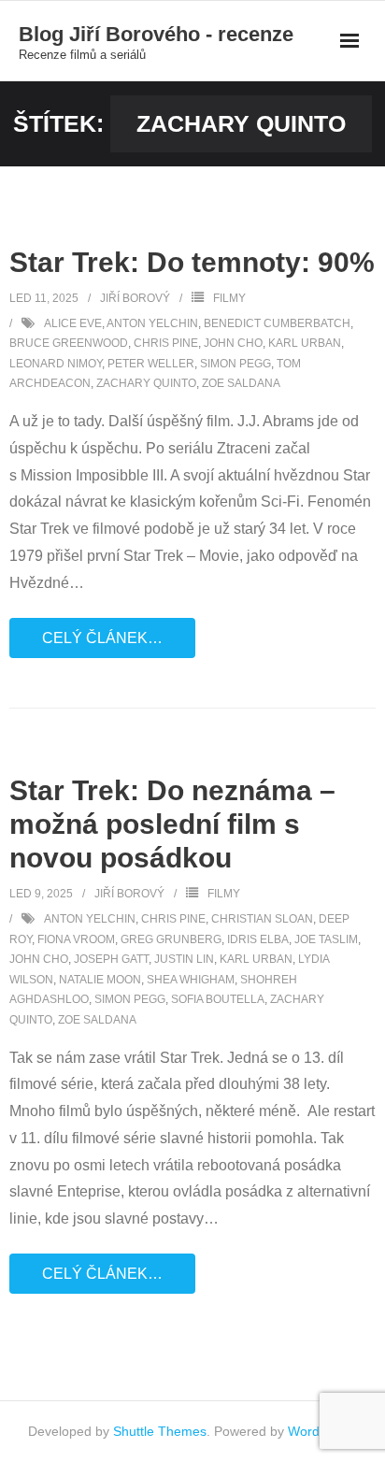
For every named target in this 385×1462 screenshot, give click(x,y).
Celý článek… (102, 638)
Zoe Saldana (241, 383)
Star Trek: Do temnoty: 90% (192, 262)
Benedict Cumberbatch (277, 323)
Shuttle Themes (160, 1431)
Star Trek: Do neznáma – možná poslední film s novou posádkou (172, 824)
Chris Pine (166, 343)
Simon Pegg (235, 363)
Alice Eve (73, 323)
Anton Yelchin (152, 323)
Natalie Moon (100, 979)
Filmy (229, 298)
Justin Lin (184, 959)
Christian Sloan (262, 918)
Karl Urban (304, 343)
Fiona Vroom (76, 939)
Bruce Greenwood (68, 343)
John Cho (233, 343)
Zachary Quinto (146, 383)
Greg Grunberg (171, 939)
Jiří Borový (135, 298)
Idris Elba (258, 939)
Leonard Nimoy (55, 363)
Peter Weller (150, 363)
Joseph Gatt (111, 959)
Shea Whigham (191, 979)
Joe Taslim (326, 939)
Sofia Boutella (217, 999)
